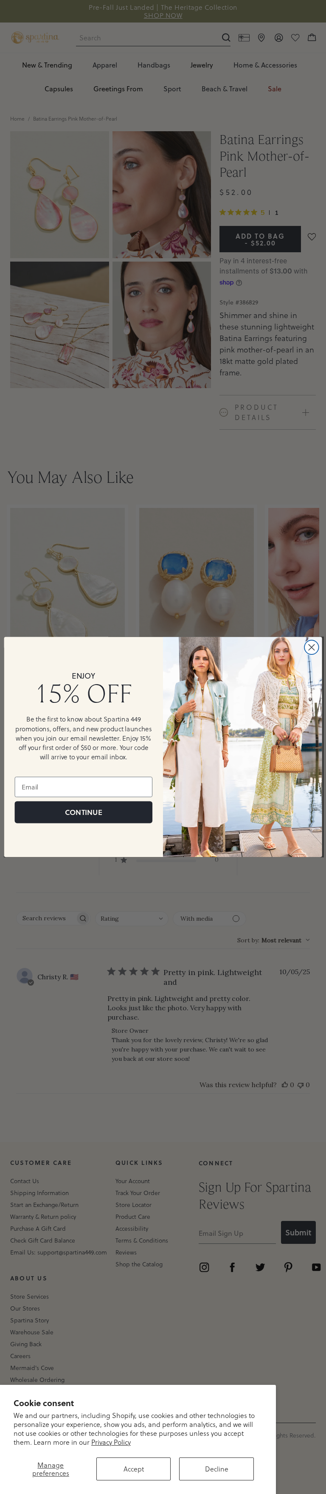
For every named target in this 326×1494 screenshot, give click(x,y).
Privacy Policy (111, 1442)
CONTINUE (83, 812)
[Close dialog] (311, 647)
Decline (216, 1469)
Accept (134, 1469)
